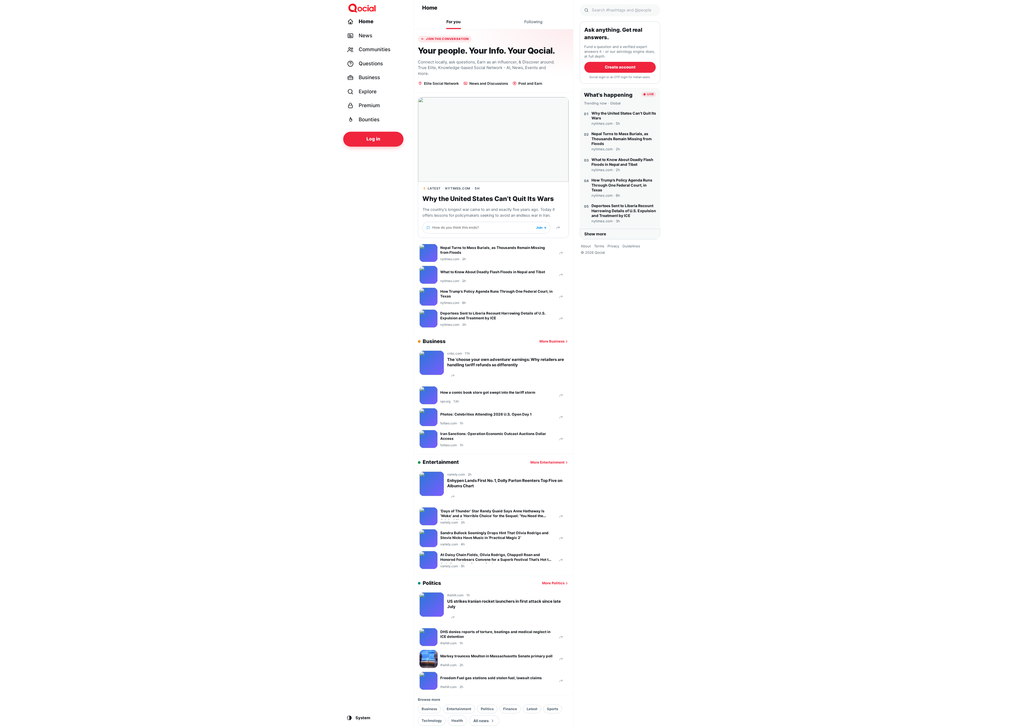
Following (533, 21)
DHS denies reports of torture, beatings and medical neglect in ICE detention (495, 634)
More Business (552, 341)
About (586, 246)
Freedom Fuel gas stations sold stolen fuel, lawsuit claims (491, 678)
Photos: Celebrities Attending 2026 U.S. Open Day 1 (486, 414)
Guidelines (631, 246)
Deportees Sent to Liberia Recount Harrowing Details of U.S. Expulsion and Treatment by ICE (493, 315)
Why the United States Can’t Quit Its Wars (488, 199)
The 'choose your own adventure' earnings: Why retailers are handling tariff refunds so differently (505, 362)
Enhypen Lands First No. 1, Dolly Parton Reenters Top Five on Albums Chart (504, 483)
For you (453, 21)
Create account (620, 67)
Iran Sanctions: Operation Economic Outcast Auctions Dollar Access (493, 436)
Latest (532, 709)
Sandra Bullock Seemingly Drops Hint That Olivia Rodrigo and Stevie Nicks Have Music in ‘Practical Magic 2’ (494, 535)
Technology (432, 720)
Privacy (613, 246)
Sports (552, 709)
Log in (373, 139)
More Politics (553, 583)
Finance (510, 709)
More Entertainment (547, 462)
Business (429, 709)
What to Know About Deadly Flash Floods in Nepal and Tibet (492, 272)
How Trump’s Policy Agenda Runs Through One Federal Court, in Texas (496, 293)
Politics (487, 709)
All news (481, 720)
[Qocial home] (376, 8)
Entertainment (459, 709)
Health (457, 720)
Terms (599, 246)
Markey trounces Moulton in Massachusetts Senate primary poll (496, 656)
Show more (595, 233)
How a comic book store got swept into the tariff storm (487, 392)
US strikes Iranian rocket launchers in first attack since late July (504, 604)
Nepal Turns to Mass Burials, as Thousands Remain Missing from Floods (492, 250)
